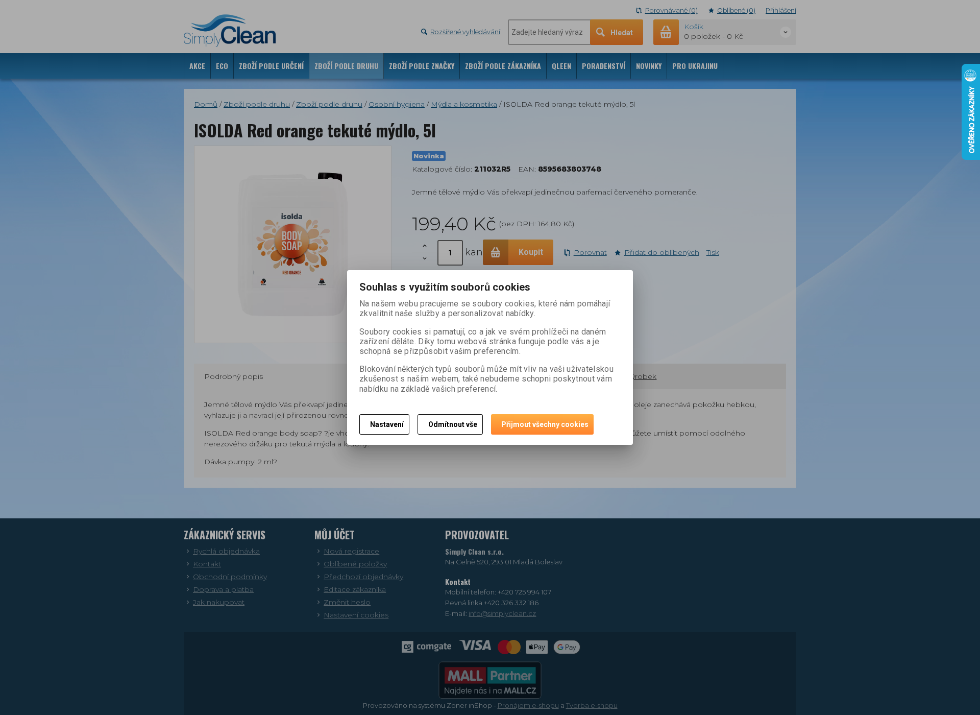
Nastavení (387, 424)
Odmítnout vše (452, 424)
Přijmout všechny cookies (545, 424)
